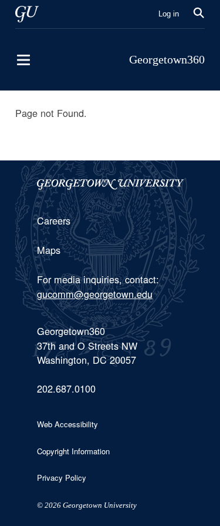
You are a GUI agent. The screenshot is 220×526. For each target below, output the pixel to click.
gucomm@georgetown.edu (95, 294)
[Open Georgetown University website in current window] (27, 14)
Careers (53, 220)
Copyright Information (73, 451)
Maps (48, 250)
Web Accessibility (67, 424)
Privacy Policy (61, 477)
